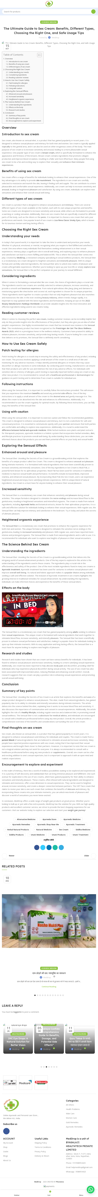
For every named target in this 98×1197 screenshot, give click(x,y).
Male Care (70, 1113)
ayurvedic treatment (75, 824)
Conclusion (9, 113)
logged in (18, 1012)
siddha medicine (83, 829)
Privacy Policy (40, 1151)
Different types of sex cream (19, 67)
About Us (7, 1160)
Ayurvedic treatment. (11, 569)
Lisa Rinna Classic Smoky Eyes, (67, 220)
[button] (90, 1189)
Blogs (5, 1156)
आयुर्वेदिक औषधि (49, 840)
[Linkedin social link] (49, 847)
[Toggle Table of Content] (38, 55)
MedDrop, (21, 257)
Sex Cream (63, 829)
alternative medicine (26, 819)
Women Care (71, 1118)
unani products (58, 834)
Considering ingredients (18, 75)
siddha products (16, 834)
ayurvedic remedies (21, 824)
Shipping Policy (41, 1143)
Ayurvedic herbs (28, 504)
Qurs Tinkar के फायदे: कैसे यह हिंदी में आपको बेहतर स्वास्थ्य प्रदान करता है (80, 1041)
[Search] (93, 11)
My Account (8, 1143)
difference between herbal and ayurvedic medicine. (24, 430)
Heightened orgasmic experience (21, 99)
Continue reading (49, 986)
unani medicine (38, 834)
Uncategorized (18, 1034)
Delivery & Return (42, 1156)
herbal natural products (18, 829)
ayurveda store (49, 819)
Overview (9, 58)
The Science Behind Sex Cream (17, 102)
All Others (70, 1105)
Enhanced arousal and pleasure (20, 94)
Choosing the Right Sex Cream (17, 69)
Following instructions (16, 86)
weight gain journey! (76, 810)
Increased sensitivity (16, 96)
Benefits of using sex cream (19, 64)
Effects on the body (16, 107)
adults (76, 632)
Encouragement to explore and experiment (25, 121)
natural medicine (44, 829)
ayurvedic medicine (49, 22)
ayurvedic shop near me (48, 824)
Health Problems (73, 1109)
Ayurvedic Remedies (74, 1127)
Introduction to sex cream (18, 61)
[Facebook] (6, 1131)
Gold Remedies (72, 1122)
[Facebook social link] (36, 847)
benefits (36, 393)
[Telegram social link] (61, 847)
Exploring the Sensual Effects (16, 91)
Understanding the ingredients (20, 105)
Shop (5, 1147)
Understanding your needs (19, 72)
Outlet (5, 1151)
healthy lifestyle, (29, 712)
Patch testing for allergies (18, 83)
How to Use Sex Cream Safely (17, 80)
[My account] (95, 3)
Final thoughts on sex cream (19, 118)
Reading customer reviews (18, 77)
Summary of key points (17, 115)
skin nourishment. (43, 180)
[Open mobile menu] (3, 3)
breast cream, (48, 152)
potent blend (8, 740)
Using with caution (15, 88)
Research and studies (17, 110)
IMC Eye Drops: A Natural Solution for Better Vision (18, 1041)
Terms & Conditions (43, 1147)
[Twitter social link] (42, 847)
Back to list (49, 855)
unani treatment (80, 834)
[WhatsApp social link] (55, 847)
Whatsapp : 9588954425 (76, 1171)
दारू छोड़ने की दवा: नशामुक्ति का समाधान (49, 973)
